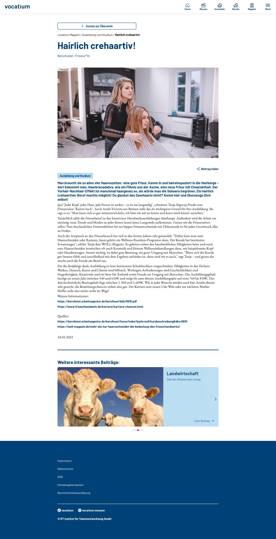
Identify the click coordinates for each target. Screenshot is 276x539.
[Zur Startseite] (19, 6)
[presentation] (60, 399)
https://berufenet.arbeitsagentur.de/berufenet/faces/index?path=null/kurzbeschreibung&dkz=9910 (122, 321)
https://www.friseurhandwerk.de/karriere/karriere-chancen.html (100, 306)
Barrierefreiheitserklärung (73, 493)
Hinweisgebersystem (70, 484)
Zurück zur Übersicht (99, 26)
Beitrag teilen (209, 169)
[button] (133, 430)
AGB (60, 476)
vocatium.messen (93, 510)
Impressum (64, 460)
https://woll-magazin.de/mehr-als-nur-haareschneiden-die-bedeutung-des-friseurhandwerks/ (118, 326)
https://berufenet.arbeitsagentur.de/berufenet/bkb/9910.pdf (97, 301)
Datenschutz (65, 468)
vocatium (67, 510)
